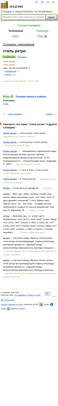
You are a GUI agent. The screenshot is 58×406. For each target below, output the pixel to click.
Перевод (21, 57)
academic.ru (12, 5)
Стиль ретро (10, 151)
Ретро (6, 188)
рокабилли (10, 71)
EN (36, 2)
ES (48, 2)
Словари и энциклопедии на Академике (26, 11)
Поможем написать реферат (31, 96)
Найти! (51, 17)
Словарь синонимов (29, 25)
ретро (6, 238)
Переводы (42, 31)
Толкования (15, 31)
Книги (15, 36)
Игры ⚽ (42, 36)
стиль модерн (15, 114)
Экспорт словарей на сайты (12, 304)
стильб (49, 114)
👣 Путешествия (7, 300)
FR (53, 2)
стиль (8, 74)
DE (42, 2)
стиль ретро (10, 133)
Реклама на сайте (33, 295)
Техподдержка (20, 295)
